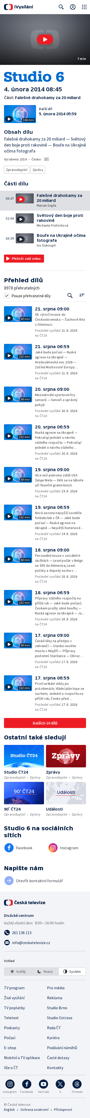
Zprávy (37, 169)
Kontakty (55, 1067)
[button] (45, 39)
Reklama (54, 997)
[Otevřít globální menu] (84, 7)
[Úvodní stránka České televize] (25, 903)
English (9, 1109)
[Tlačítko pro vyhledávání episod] (70, 295)
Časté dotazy (58, 1057)
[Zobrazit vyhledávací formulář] (61, 7)
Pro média (55, 987)
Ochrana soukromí (34, 1109)
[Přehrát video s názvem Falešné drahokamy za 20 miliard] (45, 39)
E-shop (10, 1047)
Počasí (9, 1037)
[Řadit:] (82, 295)
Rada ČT (54, 1027)
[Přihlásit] (72, 7)
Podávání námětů (62, 1047)
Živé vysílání (14, 997)
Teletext (11, 1017)
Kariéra (53, 1037)
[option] (17, 971)
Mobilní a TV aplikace (22, 1057)
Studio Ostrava (59, 1017)
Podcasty (12, 1027)
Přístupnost (63, 1109)
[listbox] (45, 971)
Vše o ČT (11, 1067)
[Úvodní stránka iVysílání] (18, 7)
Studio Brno (57, 1007)
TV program (14, 987)
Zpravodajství (17, 169)
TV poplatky (14, 1007)
